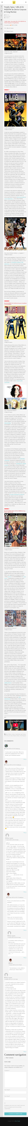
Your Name (7, 1089)
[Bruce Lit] (14, 2)
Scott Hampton (23, 735)
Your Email (7, 1096)
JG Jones (11, 735)
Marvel (14, 735)
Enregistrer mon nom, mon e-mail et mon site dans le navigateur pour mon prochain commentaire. (14, 1107)
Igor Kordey (23, 734)
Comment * (7, 1070)
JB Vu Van (6, 735)
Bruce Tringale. (17, 1121)
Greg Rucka (17, 734)
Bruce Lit (7, 14)
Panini (18, 735)
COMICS (7, 17)
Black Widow (8, 734)
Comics (13, 734)
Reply (25, 759)
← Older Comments (8, 1057)
